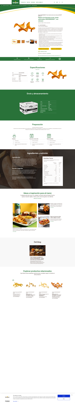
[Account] (59, 2)
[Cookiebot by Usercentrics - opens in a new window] (7, 401)
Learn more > (37, 69)
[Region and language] (57, 2)
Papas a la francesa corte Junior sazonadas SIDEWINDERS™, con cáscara (20, 5)
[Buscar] (54, 2)
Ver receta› (14, 231)
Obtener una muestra (43, 48)
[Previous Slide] (13, 40)
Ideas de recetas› (37, 198)
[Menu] (62, 2)
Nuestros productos (6, 5)
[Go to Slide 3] (23, 41)
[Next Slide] (35, 40)
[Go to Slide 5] (32, 41)
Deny (64, 398)
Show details (15, 401)
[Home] (1, 5)
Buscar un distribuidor (56, 48)
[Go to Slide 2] (19, 41)
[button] (24, 27)
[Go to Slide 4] (27, 41)
